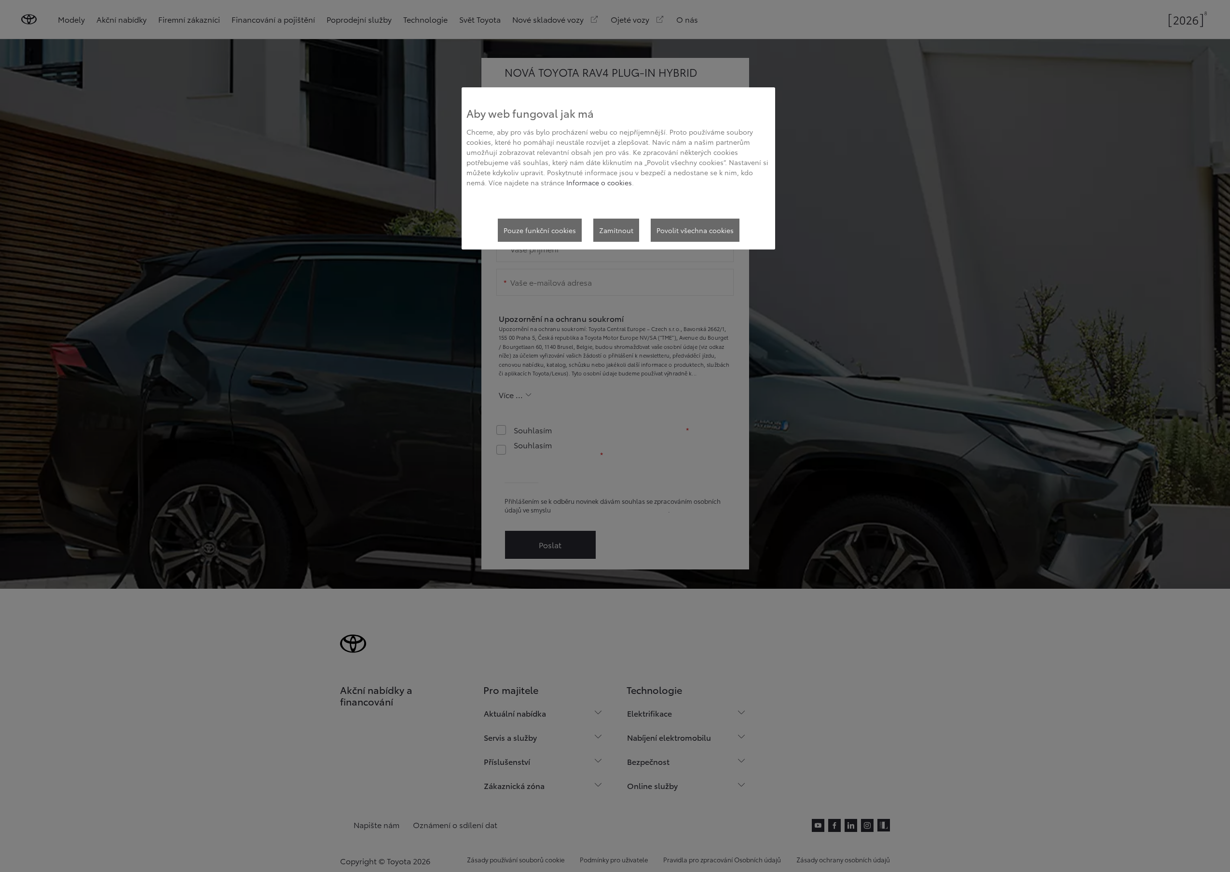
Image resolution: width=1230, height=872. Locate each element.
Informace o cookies (599, 182)
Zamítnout (616, 230)
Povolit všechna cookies (695, 230)
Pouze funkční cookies (540, 230)
